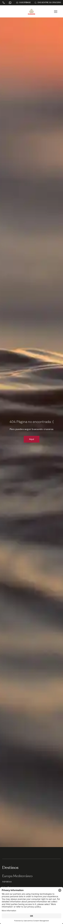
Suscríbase (25, 3)
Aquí (31, 439)
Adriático (7, 881)
